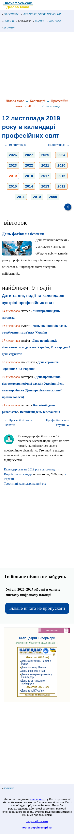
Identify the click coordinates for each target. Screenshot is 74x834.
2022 (29, 165)
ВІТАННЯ (40, 21)
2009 (53, 197)
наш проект (37, 799)
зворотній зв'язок (37, 821)
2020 (61, 165)
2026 (13, 155)
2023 (13, 165)
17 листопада (11, 340)
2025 (45, 155)
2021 (45, 165)
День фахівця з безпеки (23, 234)
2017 (45, 176)
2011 (21, 197)
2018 (29, 176)
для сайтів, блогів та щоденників (37, 642)
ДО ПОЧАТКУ (11, 14)
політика (9, 788)
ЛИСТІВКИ (55, 21)
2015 (13, 186)
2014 (29, 186)
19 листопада (11, 377)
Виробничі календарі (18, 474)
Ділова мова (15, 101)
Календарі (37, 101)
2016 (61, 176)
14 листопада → (58, 144)
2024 (61, 155)
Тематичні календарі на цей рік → (27, 483)
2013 (45, 186)
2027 (29, 155)
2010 (37, 197)
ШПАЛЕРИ (9, 27)
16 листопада (11, 325)
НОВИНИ (9, 21)
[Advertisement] (37, 65)
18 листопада (11, 362)
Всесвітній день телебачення (40, 412)
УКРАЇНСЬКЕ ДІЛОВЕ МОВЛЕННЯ (41, 14)
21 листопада (11, 405)
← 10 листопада (15, 144)
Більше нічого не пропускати (37, 608)
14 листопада (11, 311)
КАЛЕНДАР (24, 21)
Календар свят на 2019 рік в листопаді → (31, 469)
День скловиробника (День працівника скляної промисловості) (33, 390)
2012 (61, 186)
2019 (31, 106)
